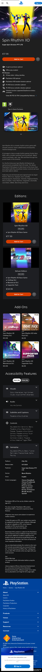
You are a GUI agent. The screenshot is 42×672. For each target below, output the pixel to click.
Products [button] (6, 613)
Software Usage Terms (34, 663)
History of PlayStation (9, 608)
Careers (5, 598)
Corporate (6, 606)
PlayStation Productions (10, 603)
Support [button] (6, 622)
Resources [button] (7, 626)
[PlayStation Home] (21, 3)
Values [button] (5, 618)
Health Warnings (10, 558)
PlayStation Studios (8, 600)
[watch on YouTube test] (32, 128)
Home (5, 588)
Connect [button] (6, 631)
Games (11, 588)
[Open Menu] (2, 3)
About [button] (5, 592)
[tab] (17, 380)
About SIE (6, 595)
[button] (21, 121)
